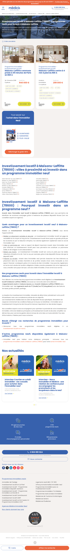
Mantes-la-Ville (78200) (8, 185)
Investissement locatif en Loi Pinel (13, 485)
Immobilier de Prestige (9, 482)
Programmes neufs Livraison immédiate (49, 494)
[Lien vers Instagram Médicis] (18, 467)
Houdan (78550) (6, 187)
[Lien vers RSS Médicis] (21, 467)
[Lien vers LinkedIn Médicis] (10, 467)
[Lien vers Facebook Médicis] (3, 467)
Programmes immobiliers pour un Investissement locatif (47, 488)
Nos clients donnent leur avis (13, 509)
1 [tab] (34, 404)
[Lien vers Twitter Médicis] (7, 467)
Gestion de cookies (37, 537)
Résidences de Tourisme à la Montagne (49, 496)
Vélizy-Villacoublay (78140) (9, 194)
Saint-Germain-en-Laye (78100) (11, 179)
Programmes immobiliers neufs (14, 479)
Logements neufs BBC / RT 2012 (46, 482)
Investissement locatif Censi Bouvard (14, 495)
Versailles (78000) (41, 179)
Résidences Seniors (42, 499)
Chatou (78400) (6, 184)
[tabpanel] (18, 378)
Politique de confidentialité (23, 537)
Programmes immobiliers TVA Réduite (48, 491)
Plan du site (47, 537)
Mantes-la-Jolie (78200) (9, 180)
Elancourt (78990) (41, 187)
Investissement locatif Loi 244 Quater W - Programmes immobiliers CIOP (16, 501)
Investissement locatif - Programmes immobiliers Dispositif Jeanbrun (14, 488)
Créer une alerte (9, 41)
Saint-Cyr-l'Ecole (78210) (9, 182)
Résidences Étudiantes (43, 501)
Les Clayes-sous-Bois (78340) (44, 189)
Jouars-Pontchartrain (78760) (44, 191)
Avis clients (55, 537)
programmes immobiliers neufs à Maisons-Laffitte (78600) (23, 342)
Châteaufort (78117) (7, 189)
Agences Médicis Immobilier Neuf (14, 506)
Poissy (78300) (40, 182)
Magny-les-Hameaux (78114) (44, 194)
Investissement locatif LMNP (11, 498)
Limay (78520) (6, 191)
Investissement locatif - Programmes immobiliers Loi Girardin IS (14, 492)
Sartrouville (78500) (41, 180)
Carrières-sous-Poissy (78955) (44, 185)
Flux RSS (62, 537)
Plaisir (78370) (40, 184)
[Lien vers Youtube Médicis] (14, 467)
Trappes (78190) (40, 192)
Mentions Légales (10, 537)
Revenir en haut (35, 542)
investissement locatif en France (14, 329)
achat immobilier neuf (58, 342)
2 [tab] (35, 404)
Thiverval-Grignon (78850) (9, 192)
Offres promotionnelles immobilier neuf (49, 485)
